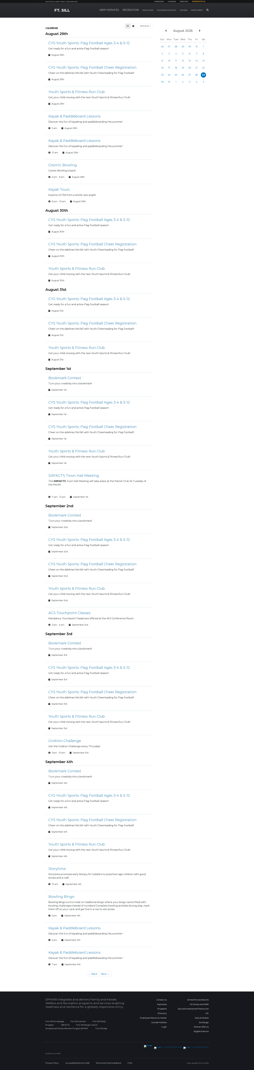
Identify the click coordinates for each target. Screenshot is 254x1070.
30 (189, 46)
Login (164, 1027)
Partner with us (198, 1)
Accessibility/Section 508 (77, 1063)
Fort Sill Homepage (54, 1021)
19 (183, 67)
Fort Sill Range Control (86, 1025)
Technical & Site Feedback (108, 1063)
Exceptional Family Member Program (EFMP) (66, 1028)
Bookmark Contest (64, 378)
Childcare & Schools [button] (166, 10)
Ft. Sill (62, 10)
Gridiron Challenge (64, 741)
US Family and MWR (199, 1004)
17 (169, 67)
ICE (207, 1013)
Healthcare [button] (147, 10)
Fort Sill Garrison (78, 1021)
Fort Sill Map (100, 1028)
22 (203, 67)
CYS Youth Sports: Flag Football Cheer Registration (92, 67)
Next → (105, 974)
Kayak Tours (59, 189)
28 (176, 46)
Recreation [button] (131, 10)
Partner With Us (201, 1027)
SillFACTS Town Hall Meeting (73, 475)
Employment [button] (197, 10)
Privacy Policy (52, 1063)
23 (162, 75)
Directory (184, 1)
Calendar (172, 1)
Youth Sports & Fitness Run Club (76, 92)
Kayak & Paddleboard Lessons (74, 116)
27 (169, 46)
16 (162, 67)
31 (196, 46)
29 (183, 46)
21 (196, 67)
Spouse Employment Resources (193, 1009)
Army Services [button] (109, 10)
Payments (162, 1004)
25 (176, 75)
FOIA (130, 1063)
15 (203, 60)
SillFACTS (65, 1025)
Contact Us (161, 1000)
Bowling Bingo (61, 896)
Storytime (57, 869)
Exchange (204, 1022)
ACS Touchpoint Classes (69, 613)
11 (176, 60)
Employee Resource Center (153, 1018)
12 (183, 60)
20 (189, 67)
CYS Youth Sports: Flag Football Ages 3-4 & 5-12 (89, 43)
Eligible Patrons (201, 1031)
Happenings (159, 1)
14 (196, 60)
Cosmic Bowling (62, 165)
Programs (162, 1009)
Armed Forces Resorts (198, 1000)
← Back (92, 974)
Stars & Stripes (202, 1018)
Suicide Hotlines (159, 1022)
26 (162, 46)
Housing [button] (184, 10)
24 (169, 75)
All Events (144, 26)
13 (190, 60)
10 (169, 60)
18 (176, 67)
